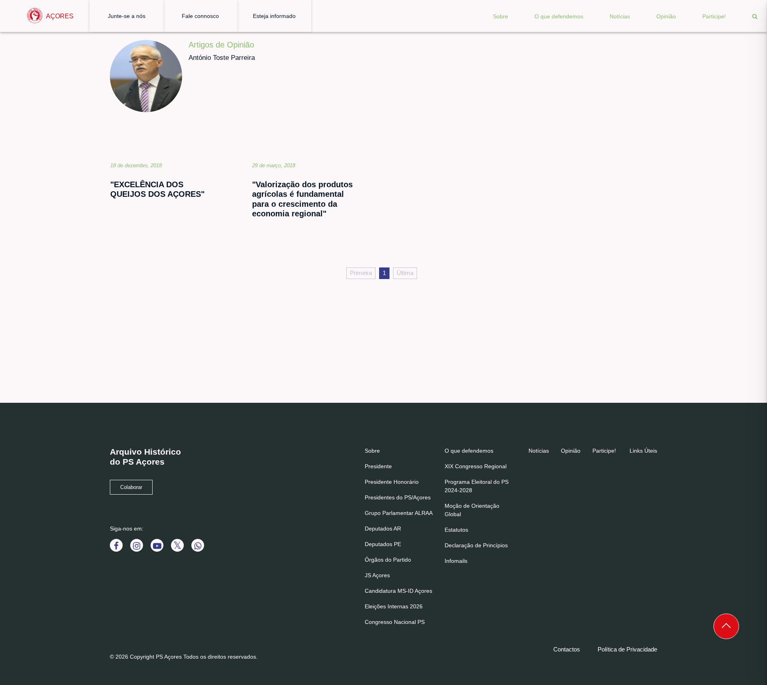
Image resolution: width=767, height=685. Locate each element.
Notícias (620, 16)
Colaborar (131, 487)
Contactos (566, 649)
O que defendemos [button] (559, 16)
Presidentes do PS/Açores (398, 497)
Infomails (456, 561)
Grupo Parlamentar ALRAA (399, 513)
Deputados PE (383, 544)
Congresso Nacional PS (395, 622)
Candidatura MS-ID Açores (398, 591)
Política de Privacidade (627, 649)
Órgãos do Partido (388, 559)
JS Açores (377, 575)
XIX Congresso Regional (476, 466)
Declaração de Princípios (476, 545)
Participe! (714, 16)
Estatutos (456, 530)
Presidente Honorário (392, 482)
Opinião (666, 16)
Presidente (378, 466)
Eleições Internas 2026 (394, 606)
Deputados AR (383, 528)
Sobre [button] (500, 16)
